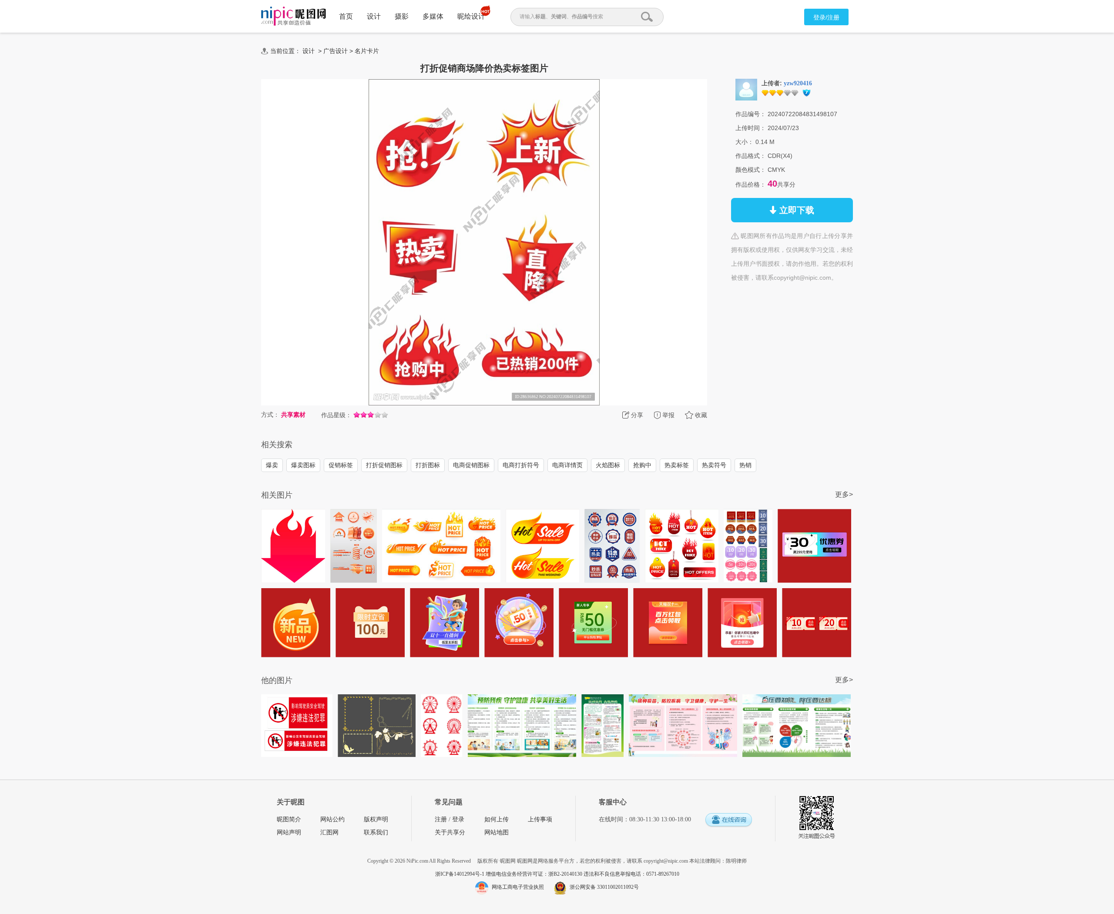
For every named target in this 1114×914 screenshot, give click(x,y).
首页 (346, 16)
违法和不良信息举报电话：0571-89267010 (631, 874)
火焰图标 (608, 465)
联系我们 (376, 832)
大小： (744, 141)
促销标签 (341, 465)
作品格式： (750, 155)
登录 (458, 819)
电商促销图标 (471, 465)
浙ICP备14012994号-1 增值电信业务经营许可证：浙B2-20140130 (509, 874)
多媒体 (433, 16)
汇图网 (329, 832)
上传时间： (750, 127)
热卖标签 (676, 465)
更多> (844, 494)
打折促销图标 (384, 465)
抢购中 (642, 465)
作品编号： (750, 113)
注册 (441, 819)
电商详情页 (567, 465)
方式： (270, 414)
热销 (745, 465)
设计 (374, 16)
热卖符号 (714, 465)
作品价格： (750, 184)
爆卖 (272, 465)
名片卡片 (367, 50)
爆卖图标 (303, 465)
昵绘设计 (471, 16)
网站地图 (496, 832)
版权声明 (376, 819)
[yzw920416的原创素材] (746, 89)
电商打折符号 (521, 465)
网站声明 (289, 832)
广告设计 (335, 50)
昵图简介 (289, 819)
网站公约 (332, 819)
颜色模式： (750, 169)
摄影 (402, 16)
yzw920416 (798, 83)
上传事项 (540, 819)
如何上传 (496, 819)
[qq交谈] (728, 820)
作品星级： (336, 415)
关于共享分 (450, 832)
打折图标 (428, 465)
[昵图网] (293, 16)
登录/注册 (826, 17)
